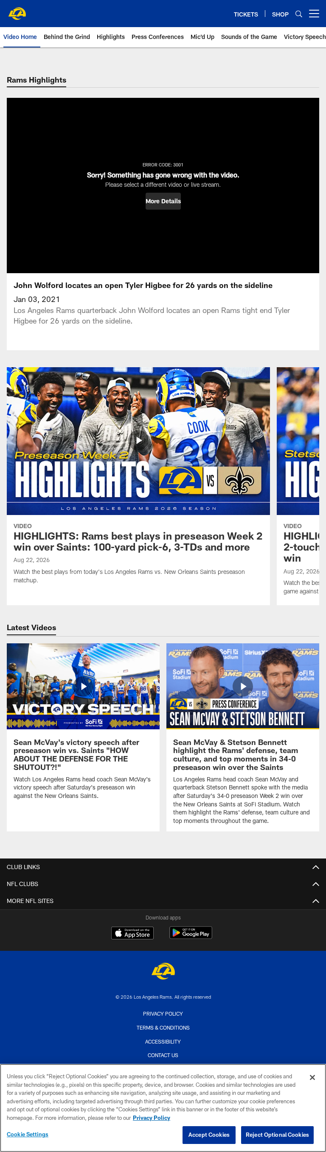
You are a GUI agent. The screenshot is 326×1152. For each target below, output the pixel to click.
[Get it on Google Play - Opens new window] (191, 937)
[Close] (312, 1077)
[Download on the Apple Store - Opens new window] (132, 934)
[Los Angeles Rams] (163, 972)
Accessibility (163, 1041)
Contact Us (163, 1055)
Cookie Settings (27, 1134)
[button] (163, 201)
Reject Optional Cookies (277, 1134)
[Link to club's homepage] (17, 10)
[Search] (298, 13)
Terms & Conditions (163, 1027)
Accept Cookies (209, 1134)
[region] (163, 1108)
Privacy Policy (163, 1013)
